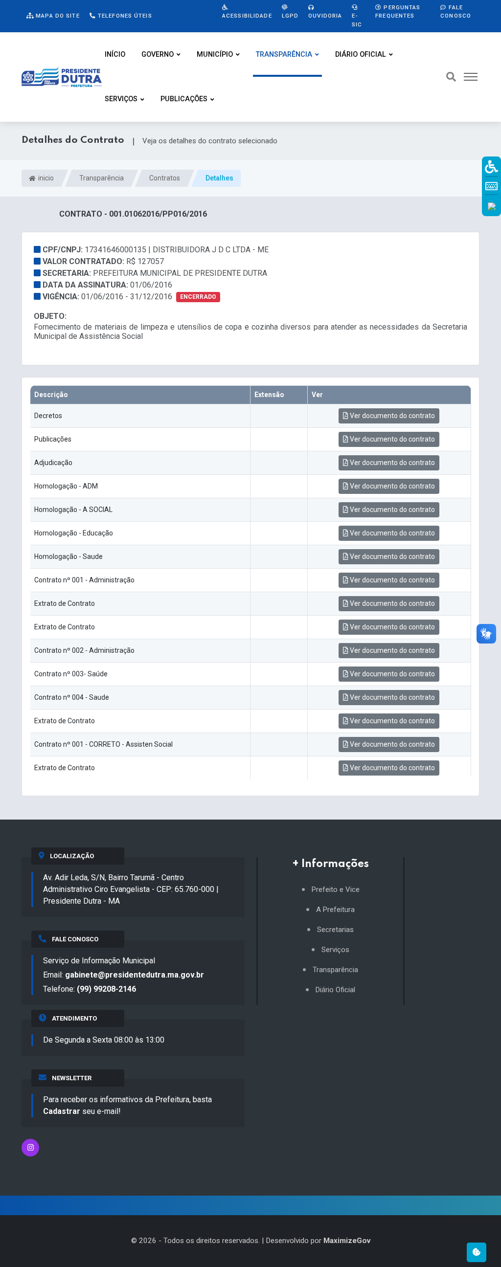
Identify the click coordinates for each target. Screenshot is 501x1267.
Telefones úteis (124, 15)
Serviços (121, 99)
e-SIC (357, 19)
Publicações (183, 99)
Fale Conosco (455, 11)
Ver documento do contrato (391, 416)
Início (115, 54)
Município (215, 54)
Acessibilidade (247, 15)
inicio (45, 178)
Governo (157, 54)
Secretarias (335, 930)
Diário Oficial (360, 54)
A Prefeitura (335, 909)
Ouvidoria (325, 15)
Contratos (164, 178)
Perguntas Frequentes (397, 11)
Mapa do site (57, 15)
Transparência (284, 54)
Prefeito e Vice (336, 889)
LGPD (290, 15)
